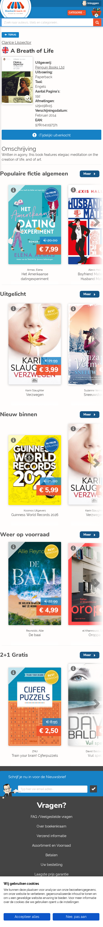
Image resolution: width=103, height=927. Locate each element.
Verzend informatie (51, 836)
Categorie (75, 12)
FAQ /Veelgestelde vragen (51, 817)
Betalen (51, 855)
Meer (87, 173)
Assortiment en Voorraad (51, 845)
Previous (5, 232)
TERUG (11, 34)
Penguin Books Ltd (49, 67)
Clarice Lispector (16, 42)
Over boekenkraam (51, 826)
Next (96, 232)
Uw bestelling (52, 865)
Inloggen (93, 3)
